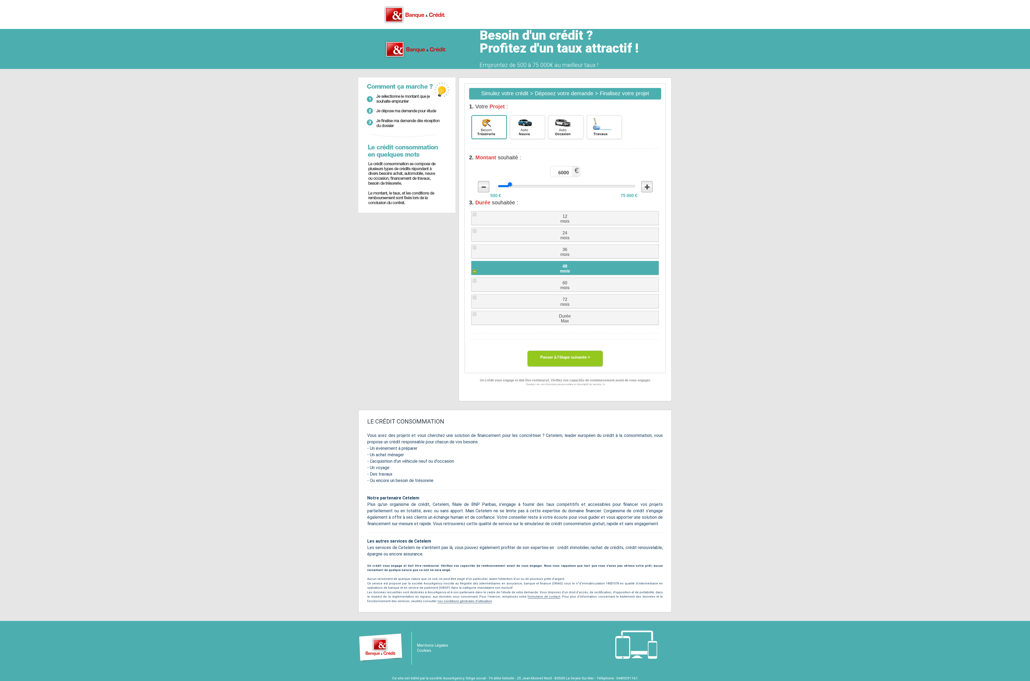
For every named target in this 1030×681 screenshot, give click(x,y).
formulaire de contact (544, 596)
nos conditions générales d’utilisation (464, 601)
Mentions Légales (432, 645)
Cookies (424, 650)
